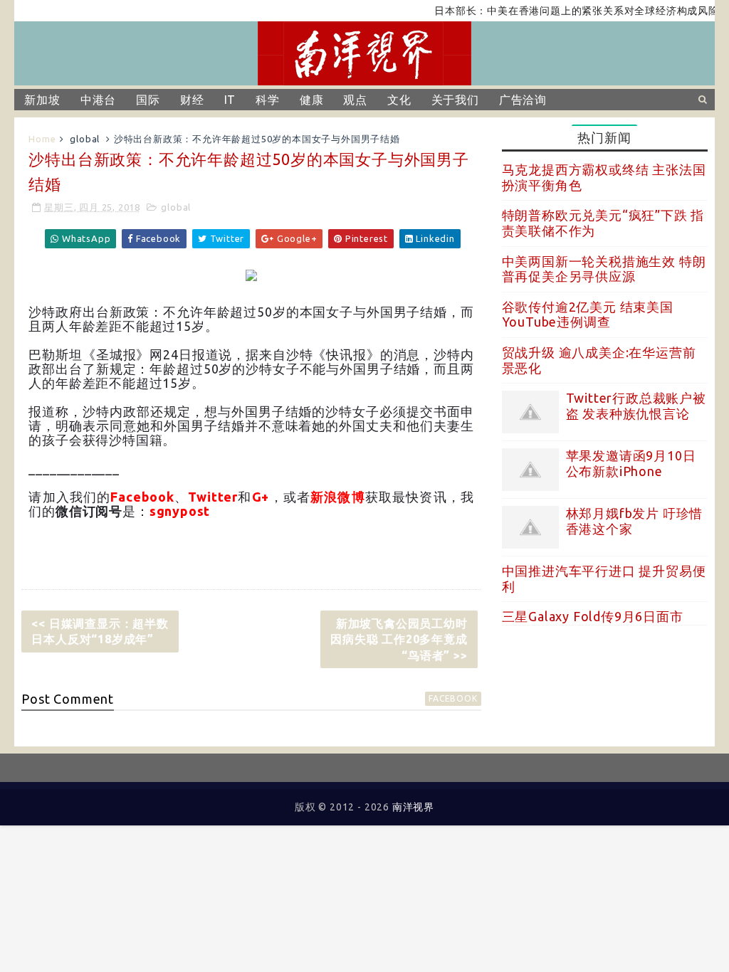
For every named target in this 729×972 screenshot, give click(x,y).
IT (230, 99)
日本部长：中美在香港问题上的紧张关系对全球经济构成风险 (565, 10)
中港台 (98, 99)
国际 (148, 99)
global (85, 139)
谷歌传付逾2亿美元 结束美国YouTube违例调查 (587, 314)
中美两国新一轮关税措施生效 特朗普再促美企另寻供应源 (604, 269)
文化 (399, 99)
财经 (192, 99)
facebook (453, 698)
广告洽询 (523, 99)
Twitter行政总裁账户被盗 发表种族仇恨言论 (636, 406)
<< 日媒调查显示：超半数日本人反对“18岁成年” (99, 631)
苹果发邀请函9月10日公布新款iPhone (631, 463)
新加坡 (42, 99)
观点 (355, 99)
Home (42, 139)
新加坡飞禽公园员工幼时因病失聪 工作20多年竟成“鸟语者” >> (398, 639)
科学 (268, 99)
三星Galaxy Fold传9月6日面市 (592, 616)
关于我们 (455, 99)
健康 (312, 99)
